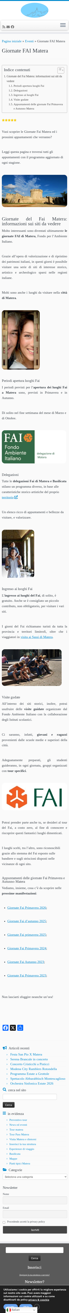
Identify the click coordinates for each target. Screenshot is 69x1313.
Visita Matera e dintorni (22, 1139)
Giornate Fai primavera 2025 (26, 935)
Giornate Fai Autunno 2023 (25, 962)
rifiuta (26, 1306)
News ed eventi (18, 1124)
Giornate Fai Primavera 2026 (26, 908)
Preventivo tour (18, 1119)
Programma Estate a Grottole (29, 1074)
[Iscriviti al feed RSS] (4, 27)
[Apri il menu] (63, 25)
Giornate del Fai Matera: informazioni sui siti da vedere (34, 79)
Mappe (13, 1158)
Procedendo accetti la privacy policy (25, 1221)
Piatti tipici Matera (19, 1163)
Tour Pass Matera (19, 1134)
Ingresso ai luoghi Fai (26, 94)
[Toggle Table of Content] (59, 70)
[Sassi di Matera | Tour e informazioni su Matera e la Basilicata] (34, 10)
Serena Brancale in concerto (29, 1059)
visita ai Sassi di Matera (37, 637)
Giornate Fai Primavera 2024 (26, 948)
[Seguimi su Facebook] (13, 27)
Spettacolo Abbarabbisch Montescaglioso (37, 1078)
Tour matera (16, 1129)
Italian (15, 1309)
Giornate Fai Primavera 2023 (26, 975)
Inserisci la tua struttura (22, 1144)
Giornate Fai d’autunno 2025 (26, 921)
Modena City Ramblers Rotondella (33, 1069)
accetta (10, 1306)
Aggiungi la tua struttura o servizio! (34, 1275)
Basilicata (14, 1153)
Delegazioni (20, 90)
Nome (6, 1194)
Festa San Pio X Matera (26, 1054)
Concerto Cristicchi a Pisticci (29, 1064)
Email (6, 1208)
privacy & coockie (38, 1300)
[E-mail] (8, 27)
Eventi (29, 41)
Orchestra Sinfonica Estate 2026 (31, 1083)
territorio (8, 497)
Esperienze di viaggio (21, 1148)
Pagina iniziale (12, 41)
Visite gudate (21, 99)
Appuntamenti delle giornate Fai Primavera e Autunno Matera (38, 106)
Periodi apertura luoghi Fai (29, 85)
